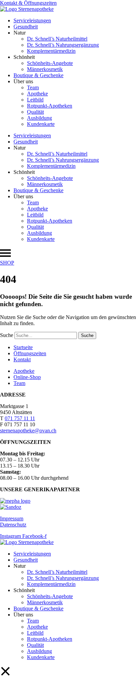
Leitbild (35, 100)
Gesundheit (25, 26)
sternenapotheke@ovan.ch (28, 430)
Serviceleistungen (32, 20)
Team (33, 87)
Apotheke (37, 93)
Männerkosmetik (45, 69)
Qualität (35, 112)
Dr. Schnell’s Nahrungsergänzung (63, 45)
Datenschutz (13, 524)
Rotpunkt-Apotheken (49, 106)
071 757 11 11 (20, 418)
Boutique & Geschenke (38, 75)
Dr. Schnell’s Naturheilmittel (57, 39)
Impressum (11, 518)
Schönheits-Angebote (50, 63)
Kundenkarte (41, 124)
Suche (6, 335)
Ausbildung (39, 118)
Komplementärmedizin (51, 51)
